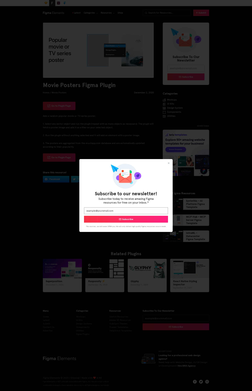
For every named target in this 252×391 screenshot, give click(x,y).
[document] (126, 195)
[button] (169, 163)
